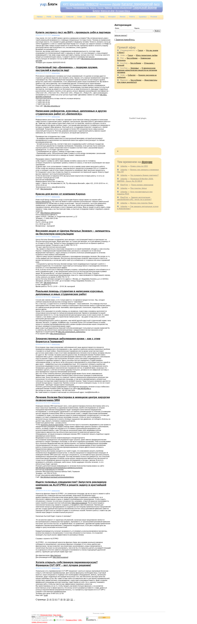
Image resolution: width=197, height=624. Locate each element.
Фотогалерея (105, 4)
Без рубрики (91, 17)
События (69, 17)
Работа (93, 8)
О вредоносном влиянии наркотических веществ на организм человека (137, 70)
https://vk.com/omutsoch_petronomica (71, 332)
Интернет (112, 17)
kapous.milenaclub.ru (43, 202)
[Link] (46, 595)
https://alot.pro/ (55, 555)
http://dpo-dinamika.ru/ (52, 106)
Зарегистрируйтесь (125, 40)
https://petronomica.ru (58, 334)
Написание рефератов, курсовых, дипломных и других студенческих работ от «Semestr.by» (71, 112)
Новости (92, 4)
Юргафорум (77, 4)
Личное (122, 17)
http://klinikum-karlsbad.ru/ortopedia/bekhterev (57, 477)
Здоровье (143, 17)
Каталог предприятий (137, 4)
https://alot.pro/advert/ (79, 503)
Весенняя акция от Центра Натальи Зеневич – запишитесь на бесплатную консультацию (73, 232)
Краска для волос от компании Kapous (61, 193)
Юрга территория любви (146, 55)
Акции (116, 4)
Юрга (33, 616)
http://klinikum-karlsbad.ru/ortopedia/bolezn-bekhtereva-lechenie (59, 468)
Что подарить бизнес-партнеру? (144, 175)
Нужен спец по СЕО (139, 166)
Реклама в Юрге (71, 620)
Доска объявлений (122, 8)
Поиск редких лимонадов (142, 185)
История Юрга (123, 11)
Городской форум (145, 7)
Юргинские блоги (46, 615)
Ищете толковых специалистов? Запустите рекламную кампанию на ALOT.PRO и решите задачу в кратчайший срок (71, 485)
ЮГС (66, 4)
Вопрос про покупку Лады (141, 203)
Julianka (123, 166)
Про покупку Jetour (138, 188)
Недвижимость (81, 8)
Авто (157, 4)
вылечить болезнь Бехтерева (52, 425)
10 (68, 599)
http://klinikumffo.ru (84, 388)
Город (102, 17)
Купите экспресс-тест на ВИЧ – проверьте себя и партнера (73, 32)
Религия (153, 17)
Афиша (108, 8)
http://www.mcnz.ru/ (51, 283)
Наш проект (57, 615)
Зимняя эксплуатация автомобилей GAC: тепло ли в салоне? (134, 198)
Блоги (96, 10)
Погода (100, 8)
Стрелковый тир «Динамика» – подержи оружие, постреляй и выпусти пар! (67, 69)
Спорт (79, 17)
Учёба (49, 17)
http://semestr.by (46, 189)
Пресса (69, 8)
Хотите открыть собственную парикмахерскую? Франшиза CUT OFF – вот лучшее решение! (67, 564)
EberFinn (124, 185)
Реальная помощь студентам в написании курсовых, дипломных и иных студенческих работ (70, 293)
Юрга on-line (108, 11)
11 (72, 599)
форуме (147, 162)
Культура (58, 17)
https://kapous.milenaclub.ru (50, 213)
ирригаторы (56, 35)
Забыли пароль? (120, 35)
